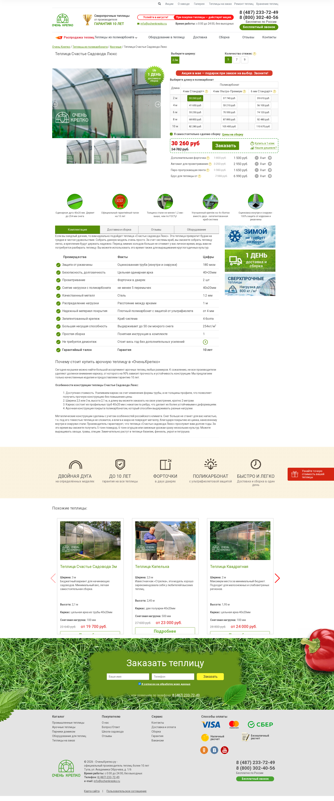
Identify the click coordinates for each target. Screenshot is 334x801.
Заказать (225, 145)
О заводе (184, 3)
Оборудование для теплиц (69, 736)
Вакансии (158, 740)
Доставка (200, 37)
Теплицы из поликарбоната (114, 37)
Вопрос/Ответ (111, 727)
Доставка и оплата (164, 727)
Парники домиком (63, 731)
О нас (105, 722)
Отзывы (248, 37)
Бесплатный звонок (259, 27)
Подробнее (165, 631)
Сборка (224, 37)
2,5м (175, 60)
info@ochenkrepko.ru (154, 23)
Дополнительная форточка (188, 157)
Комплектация (77, 229)
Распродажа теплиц (75, 37)
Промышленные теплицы (68, 722)
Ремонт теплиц (244, 3)
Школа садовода (113, 731)
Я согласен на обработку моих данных (165, 684)
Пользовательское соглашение (127, 791)
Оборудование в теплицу (166, 37)
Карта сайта (92, 791)
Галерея (199, 3)
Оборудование (196, 229)
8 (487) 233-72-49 (258, 12)
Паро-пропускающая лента (188, 170)
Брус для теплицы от (184, 176)
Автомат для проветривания (189, 163)
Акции (169, 3)
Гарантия (157, 736)
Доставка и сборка (119, 229)
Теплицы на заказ (220, 3)
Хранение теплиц (267, 3)
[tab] (77, 230)
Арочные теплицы (63, 727)
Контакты (269, 37)
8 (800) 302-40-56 (258, 17)
